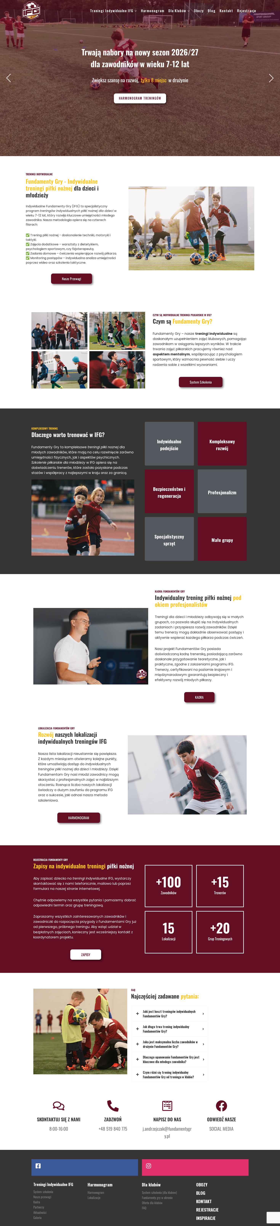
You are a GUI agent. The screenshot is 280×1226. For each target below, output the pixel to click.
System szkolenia (43, 1191)
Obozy (199, 10)
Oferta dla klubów (152, 1202)
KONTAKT (204, 1201)
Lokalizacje (94, 1197)
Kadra (36, 1202)
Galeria (37, 1217)
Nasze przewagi (42, 1196)
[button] (132, 228)
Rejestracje (246, 10)
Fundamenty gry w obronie (157, 1197)
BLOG (200, 1193)
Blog (211, 10)
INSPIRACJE (206, 1218)
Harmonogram (152, 10)
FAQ (144, 1207)
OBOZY (201, 1184)
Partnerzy (38, 1207)
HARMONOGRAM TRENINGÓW (140, 98)
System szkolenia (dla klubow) (159, 1192)
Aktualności (39, 1212)
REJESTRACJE (207, 1210)
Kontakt (226, 10)
